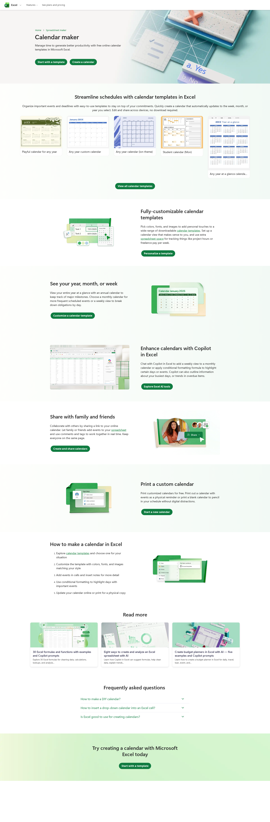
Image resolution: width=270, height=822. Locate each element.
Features (30, 4)
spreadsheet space (152, 238)
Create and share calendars (70, 448)
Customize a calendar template (72, 315)
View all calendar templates (135, 186)
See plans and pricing (53, 4)
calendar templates (188, 230)
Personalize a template (158, 253)
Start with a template (51, 62)
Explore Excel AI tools (157, 386)
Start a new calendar (157, 512)
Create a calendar (83, 62)
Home (38, 30)
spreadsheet (118, 430)
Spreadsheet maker (56, 30)
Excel (14, 5)
